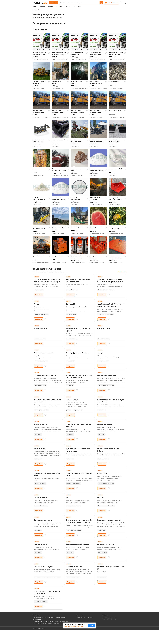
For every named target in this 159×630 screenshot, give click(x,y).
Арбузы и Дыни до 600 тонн (96, 228)
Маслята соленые (40, 328)
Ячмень (37, 304)
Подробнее (38, 295)
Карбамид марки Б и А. (74, 567)
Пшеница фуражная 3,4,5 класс (77, 353)
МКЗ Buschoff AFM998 (115, 110)
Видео (79, 6)
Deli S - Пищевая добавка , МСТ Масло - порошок (39, 199)
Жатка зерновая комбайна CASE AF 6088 (59, 169)
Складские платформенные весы (115, 257)
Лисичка (35, 169)
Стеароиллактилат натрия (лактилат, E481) (97, 169)
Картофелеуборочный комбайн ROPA (39, 82)
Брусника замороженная (43, 520)
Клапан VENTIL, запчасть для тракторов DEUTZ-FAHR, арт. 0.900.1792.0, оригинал (116, 53)
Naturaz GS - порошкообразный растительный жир (76, 199)
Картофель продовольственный (109, 520)
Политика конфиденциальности (50, 623)
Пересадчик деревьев (77, 227)
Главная (35, 10)
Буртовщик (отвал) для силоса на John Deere (58, 228)
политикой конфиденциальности (73, 626)
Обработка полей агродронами (45, 375)
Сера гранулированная (105, 544)
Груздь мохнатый (103, 328)
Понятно (91, 625)
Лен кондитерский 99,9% (76, 169)
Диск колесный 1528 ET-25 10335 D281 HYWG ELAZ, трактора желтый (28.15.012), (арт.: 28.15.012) (110, 281)
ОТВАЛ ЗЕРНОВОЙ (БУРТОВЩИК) (95, 198)
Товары (35, 6)
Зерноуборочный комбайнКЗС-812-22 (96, 82)
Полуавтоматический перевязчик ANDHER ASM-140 (78, 280)
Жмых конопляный (114, 81)
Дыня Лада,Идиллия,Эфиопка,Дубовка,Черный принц (116, 228)
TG (111, 618)
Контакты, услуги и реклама (85, 617)
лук (67, 498)
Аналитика (72, 6)
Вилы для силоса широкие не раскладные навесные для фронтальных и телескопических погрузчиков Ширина (97, 140)
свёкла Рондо (102, 473)
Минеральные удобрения (106, 375)
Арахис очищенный (41, 424)
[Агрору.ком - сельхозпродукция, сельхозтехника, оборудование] (40, 2)
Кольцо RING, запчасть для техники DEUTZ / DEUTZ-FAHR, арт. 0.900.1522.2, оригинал (39, 53)
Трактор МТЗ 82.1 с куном (76, 82)
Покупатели (58, 6)
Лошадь (100, 353)
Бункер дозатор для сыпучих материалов (77, 257)
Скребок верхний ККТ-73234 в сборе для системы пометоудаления (110, 305)
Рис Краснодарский (104, 424)
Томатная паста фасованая (43, 353)
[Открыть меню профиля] (124, 2)
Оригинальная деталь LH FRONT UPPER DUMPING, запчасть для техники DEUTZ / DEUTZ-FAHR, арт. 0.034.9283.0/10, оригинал (78, 53)
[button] (101, 2)
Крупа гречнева (40, 449)
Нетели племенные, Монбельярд (78, 544)
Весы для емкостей (57, 256)
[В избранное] (48, 53)
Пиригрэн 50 (70, 304)
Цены (65, 6)
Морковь (100, 498)
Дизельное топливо (38, 256)
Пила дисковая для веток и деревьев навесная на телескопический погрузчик (76, 140)
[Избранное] (120, 2)
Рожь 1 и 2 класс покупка (43, 567)
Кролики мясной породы (56, 82)
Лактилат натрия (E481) (115, 169)
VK (104, 618)
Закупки (50, 6)
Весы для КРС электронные (93, 257)
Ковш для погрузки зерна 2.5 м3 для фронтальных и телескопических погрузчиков (114, 140)
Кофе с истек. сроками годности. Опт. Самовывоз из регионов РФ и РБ (79, 521)
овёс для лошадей (40, 544)
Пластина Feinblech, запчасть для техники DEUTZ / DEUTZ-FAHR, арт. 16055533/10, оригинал (96, 53)
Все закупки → (122, 272)
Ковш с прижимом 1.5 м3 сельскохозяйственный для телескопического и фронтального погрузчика (59, 140)
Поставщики (42, 6)
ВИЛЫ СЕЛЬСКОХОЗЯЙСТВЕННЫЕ (40, 228)
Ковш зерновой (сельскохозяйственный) (116, 198)
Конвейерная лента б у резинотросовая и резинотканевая (79, 376)
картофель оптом (40, 498)
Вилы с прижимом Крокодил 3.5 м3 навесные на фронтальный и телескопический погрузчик (38, 140)
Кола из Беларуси (72, 400)
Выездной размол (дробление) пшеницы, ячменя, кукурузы (39, 111)
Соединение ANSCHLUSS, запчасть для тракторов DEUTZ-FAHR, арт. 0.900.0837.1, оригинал (59, 53)
